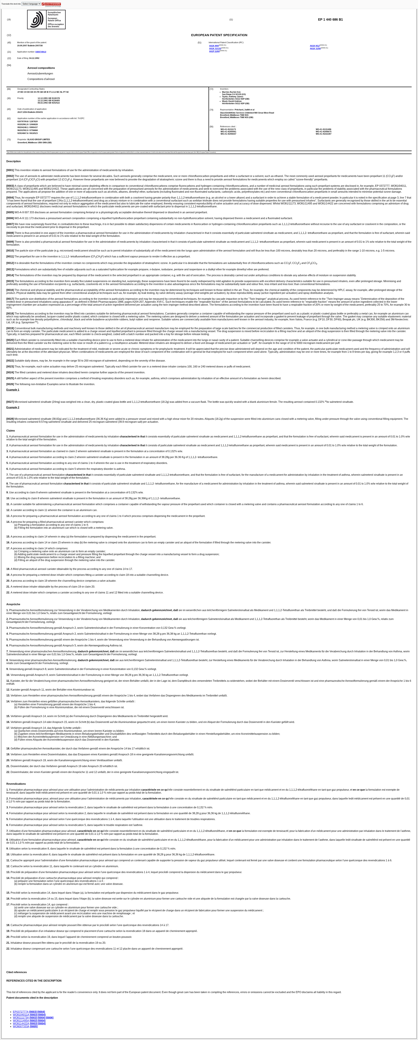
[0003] (33, 1011)
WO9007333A (21, 1026)
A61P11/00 (214, 51)
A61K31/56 (315, 48)
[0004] (41, 1011)
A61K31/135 (215, 48)
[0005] (34, 1026)
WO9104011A (21, 1014)
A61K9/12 (315, 46)
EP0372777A (21, 1011)
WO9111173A (21, 1017)
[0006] (49, 1017)
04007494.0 (40, 52)
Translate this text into (11, 4)
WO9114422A (21, 1023)
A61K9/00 (214, 46)
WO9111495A (21, 1020)
